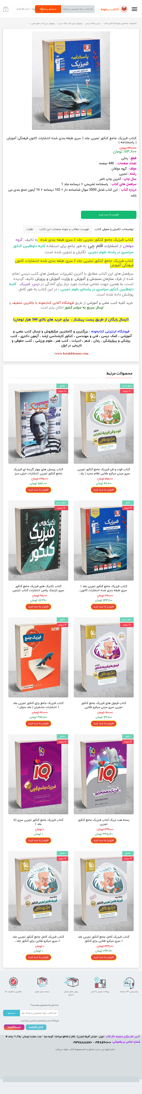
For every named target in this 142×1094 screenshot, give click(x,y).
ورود (33, 8)
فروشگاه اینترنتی (117, 331)
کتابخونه (97, 331)
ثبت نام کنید (22, 8)
